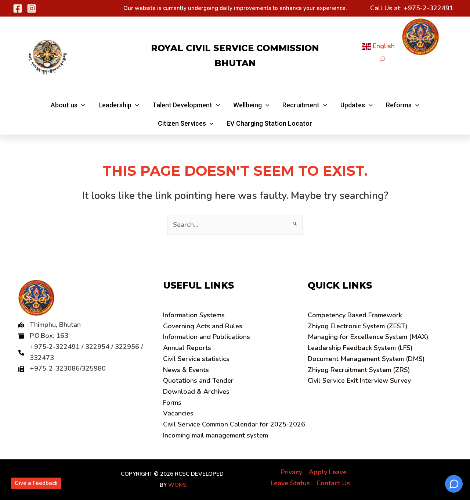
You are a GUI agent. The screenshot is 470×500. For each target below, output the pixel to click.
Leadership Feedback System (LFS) (360, 347)
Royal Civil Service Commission (235, 48)
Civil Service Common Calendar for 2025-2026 (234, 424)
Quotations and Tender (198, 380)
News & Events (186, 369)
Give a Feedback (36, 483)
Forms (172, 402)
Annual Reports (187, 347)
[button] (68, 105)
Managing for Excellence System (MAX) (368, 336)
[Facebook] (17, 8)
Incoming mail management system (215, 435)
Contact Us (333, 483)
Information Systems (194, 315)
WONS (177, 485)
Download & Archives (196, 391)
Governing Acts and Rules (202, 326)
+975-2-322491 (428, 8)
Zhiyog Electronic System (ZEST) (358, 326)
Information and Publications (206, 336)
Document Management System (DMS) (366, 358)
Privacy (291, 472)
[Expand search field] (382, 59)
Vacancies (178, 413)
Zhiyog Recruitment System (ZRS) (359, 369)
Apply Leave (328, 472)
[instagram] (31, 8)
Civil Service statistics (196, 358)
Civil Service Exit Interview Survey (359, 380)
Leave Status (290, 483)
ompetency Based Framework (355, 315)
